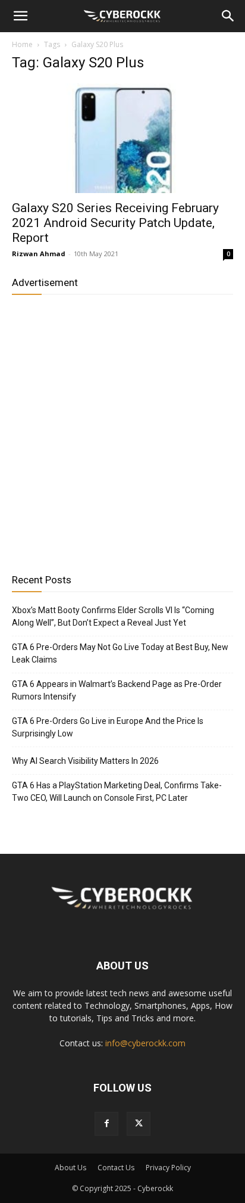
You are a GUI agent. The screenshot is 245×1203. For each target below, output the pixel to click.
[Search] (228, 16)
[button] (20, 16)
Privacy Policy (168, 1167)
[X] (138, 1124)
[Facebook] (106, 1124)
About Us (70, 1167)
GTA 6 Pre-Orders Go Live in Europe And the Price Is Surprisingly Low (107, 727)
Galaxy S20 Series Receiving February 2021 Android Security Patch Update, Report (115, 223)
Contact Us (116, 1167)
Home (22, 44)
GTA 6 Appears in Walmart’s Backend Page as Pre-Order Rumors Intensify (117, 690)
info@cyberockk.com (145, 1043)
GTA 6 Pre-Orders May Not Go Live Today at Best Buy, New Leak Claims (120, 653)
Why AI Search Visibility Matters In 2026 (85, 761)
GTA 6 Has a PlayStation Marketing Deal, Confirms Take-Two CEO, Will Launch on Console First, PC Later (117, 792)
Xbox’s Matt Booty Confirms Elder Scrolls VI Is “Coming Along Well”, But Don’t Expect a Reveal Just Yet (113, 616)
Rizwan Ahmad (38, 253)
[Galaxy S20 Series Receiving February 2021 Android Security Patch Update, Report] (122, 138)
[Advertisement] (122, 429)
